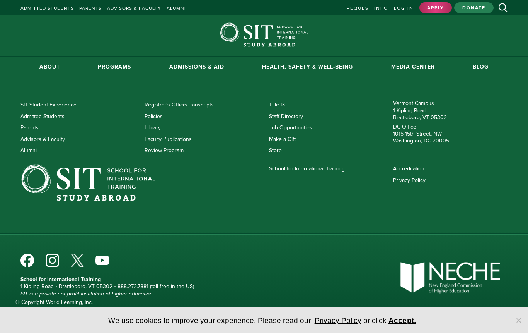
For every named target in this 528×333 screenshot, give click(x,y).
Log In (404, 8)
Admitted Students (42, 116)
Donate (473, 7)
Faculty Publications (168, 139)
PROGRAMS (114, 67)
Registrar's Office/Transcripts (179, 105)
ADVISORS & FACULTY (134, 8)
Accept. (402, 320)
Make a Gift (282, 139)
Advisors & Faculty (42, 139)
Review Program (164, 150)
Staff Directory (286, 116)
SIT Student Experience (48, 105)
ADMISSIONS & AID (196, 67)
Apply (435, 7)
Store (275, 150)
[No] (518, 320)
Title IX (277, 105)
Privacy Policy (409, 180)
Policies (154, 116)
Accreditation (408, 169)
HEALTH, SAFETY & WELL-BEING (307, 67)
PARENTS (90, 8)
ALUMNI (176, 8)
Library (153, 128)
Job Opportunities (290, 128)
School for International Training (307, 169)
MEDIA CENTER (413, 67)
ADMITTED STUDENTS (47, 8)
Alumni (28, 150)
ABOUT (49, 67)
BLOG (481, 67)
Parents (29, 128)
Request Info (367, 8)
